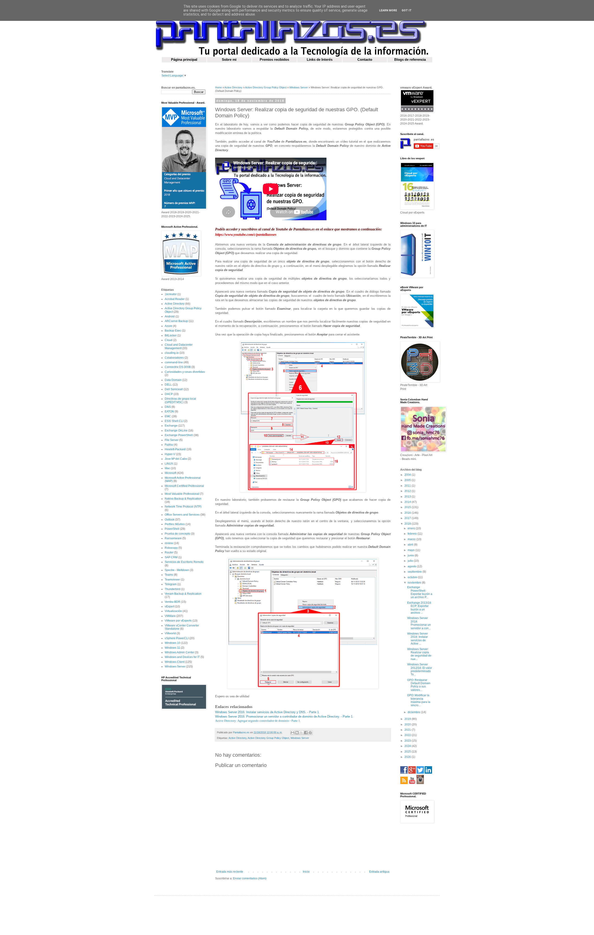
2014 (408, 502)
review (169, 543)
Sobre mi (229, 59)
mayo (411, 550)
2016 (408, 512)
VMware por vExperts (178, 620)
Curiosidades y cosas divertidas (185, 371)
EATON (169, 411)
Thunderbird (172, 589)
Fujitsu (169, 444)
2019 (408, 719)
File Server (171, 440)
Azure (168, 326)
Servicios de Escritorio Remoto (184, 562)
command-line (174, 362)
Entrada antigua (379, 871)
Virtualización (173, 611)
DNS (168, 406)
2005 (408, 480)
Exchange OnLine (176, 430)
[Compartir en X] (301, 732)
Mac (167, 468)
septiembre (415, 571)
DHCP (169, 394)
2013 (408, 496)
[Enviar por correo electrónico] (292, 732)
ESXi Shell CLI (174, 421)
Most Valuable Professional (182, 493)
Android (170, 316)
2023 (408, 740)
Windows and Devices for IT (182, 657)
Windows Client (174, 662)
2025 (408, 751)
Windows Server (298, 87)
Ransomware (173, 538)
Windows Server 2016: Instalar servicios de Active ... (417, 638)
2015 (408, 507)
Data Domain (173, 380)
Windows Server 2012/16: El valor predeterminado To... (419, 669)
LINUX (169, 463)
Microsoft (170, 473)
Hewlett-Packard (175, 449)
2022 (408, 735)
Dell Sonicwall (174, 389)
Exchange (171, 425)
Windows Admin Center (179, 652)
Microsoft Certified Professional (184, 486)
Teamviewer (172, 579)
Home (218, 87)
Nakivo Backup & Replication (183, 498)
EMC (168, 416)
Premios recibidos (274, 59)
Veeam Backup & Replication (183, 593)
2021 (408, 729)
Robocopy (171, 547)
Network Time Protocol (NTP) (183, 506)
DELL (168, 384)
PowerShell (172, 528)
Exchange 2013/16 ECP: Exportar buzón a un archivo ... (419, 607)
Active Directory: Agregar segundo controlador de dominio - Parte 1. (258, 720)
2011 (408, 485)
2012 (408, 491)
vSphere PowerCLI (177, 638)
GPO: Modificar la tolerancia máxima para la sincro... (418, 700)
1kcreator (171, 294)
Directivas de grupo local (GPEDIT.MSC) (180, 400)
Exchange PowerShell (179, 435)
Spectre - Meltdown (177, 570)
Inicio (306, 871)
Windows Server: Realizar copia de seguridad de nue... (419, 654)
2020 (408, 724)
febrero (412, 533)
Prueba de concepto (177, 533)
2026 (408, 757)
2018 (408, 523)
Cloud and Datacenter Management (179, 346)
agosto (412, 566)
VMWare (170, 616)
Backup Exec (173, 330)
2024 (408, 746)
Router (169, 552)
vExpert (169, 606)
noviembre (415, 582)
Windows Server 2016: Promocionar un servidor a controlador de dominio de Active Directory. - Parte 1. (284, 716)
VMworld (170, 633)
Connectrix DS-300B (178, 367)
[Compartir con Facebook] (305, 732)
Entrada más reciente (229, 871)
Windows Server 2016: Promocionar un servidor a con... (419, 623)
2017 (408, 518)
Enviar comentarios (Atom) (249, 878)
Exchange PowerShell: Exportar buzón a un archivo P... (419, 592)
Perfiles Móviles (175, 524)
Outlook (169, 519)
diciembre (414, 712)
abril (411, 544)
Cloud (168, 340)
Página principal (184, 59)
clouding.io (172, 352)
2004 (408, 474)
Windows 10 (172, 643)
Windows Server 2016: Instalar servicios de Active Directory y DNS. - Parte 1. (267, 712)
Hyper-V (170, 454)
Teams (169, 574)
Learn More (388, 10)
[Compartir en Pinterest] (310, 732)
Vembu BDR (172, 601)
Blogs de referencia (410, 59)
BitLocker (171, 335)
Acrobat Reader (175, 299)
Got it (407, 10)
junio (411, 555)
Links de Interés (320, 59)
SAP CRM (171, 557)
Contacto (364, 59)
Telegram (171, 584)
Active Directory (233, 87)
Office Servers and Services (182, 514)
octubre (413, 577)
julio (411, 560)
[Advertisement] (183, 786)
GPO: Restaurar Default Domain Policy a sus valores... (418, 685)
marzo (412, 539)
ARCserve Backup (176, 321)
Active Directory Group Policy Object (266, 87)
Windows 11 (172, 647)
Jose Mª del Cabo (176, 458)
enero (412, 528)
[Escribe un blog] (297, 732)
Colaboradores (174, 357)
